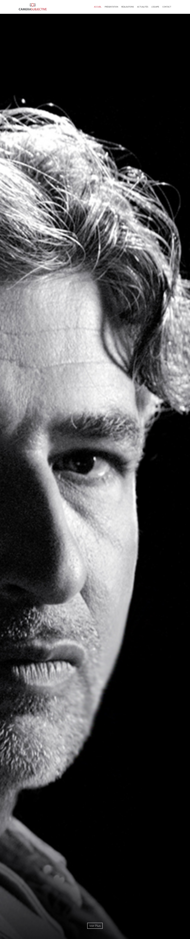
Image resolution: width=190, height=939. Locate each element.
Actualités (142, 7)
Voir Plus (95, 925)
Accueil (97, 7)
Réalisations (127, 7)
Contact (166, 7)
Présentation (111, 7)
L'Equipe (155, 7)
